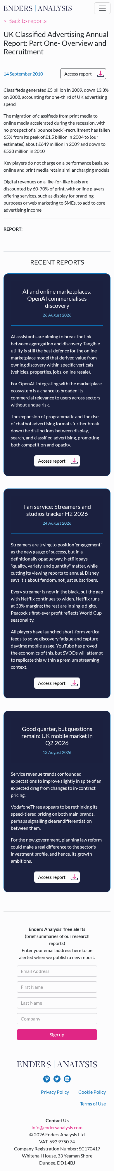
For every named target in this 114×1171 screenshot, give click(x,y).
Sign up (57, 1034)
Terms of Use (93, 1103)
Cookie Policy (92, 1092)
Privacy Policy (55, 1092)
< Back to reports (25, 20)
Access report (78, 73)
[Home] (38, 8)
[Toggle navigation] (102, 8)
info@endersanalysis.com (57, 1127)
